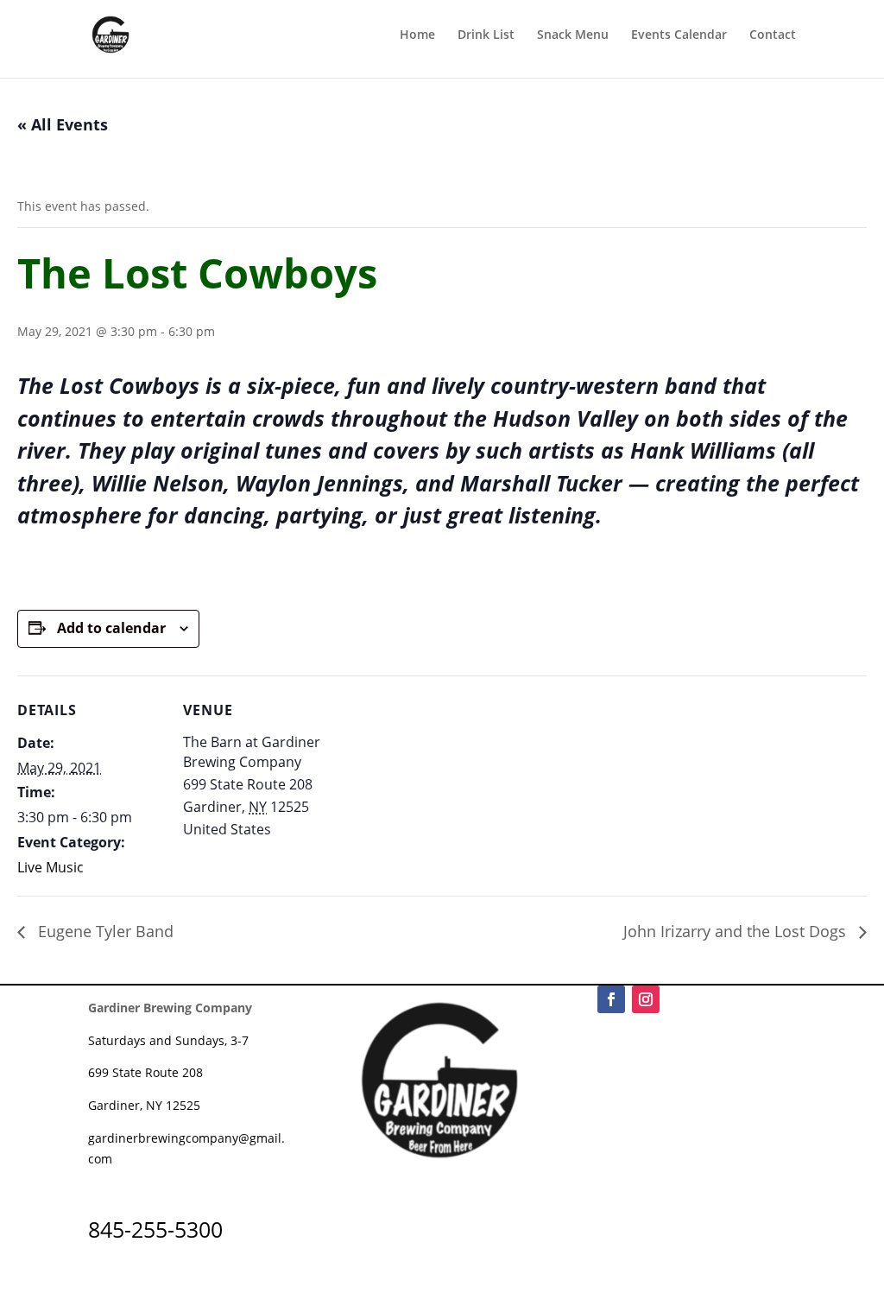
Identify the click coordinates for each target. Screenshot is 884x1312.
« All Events (62, 124)
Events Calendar (679, 35)
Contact (772, 35)
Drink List (486, 35)
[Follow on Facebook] (611, 999)
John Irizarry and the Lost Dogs (736, 931)
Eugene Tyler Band (104, 931)
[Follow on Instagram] (646, 999)
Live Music (50, 867)
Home (417, 35)
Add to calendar (111, 627)
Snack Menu (573, 35)
